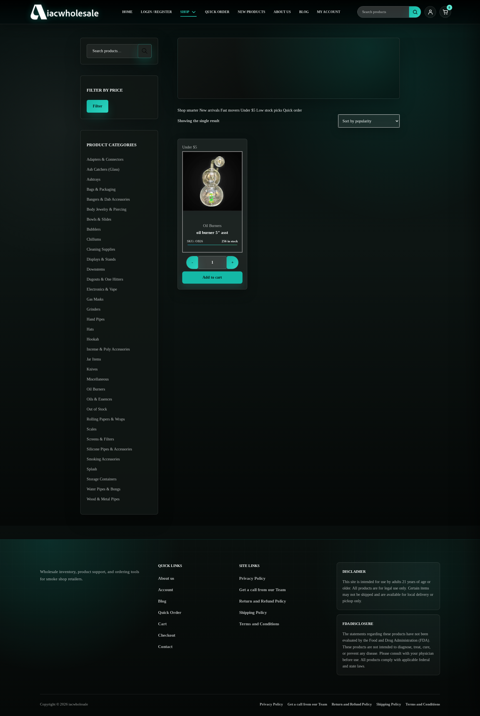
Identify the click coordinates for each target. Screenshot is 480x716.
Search (145, 51)
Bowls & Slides (99, 219)
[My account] (430, 12)
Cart (162, 624)
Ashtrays (93, 179)
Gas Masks (95, 299)
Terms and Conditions (259, 624)
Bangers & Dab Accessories (108, 199)
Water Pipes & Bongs (103, 489)
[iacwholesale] (67, 12)
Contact (165, 646)
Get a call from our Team (262, 590)
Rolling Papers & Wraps (106, 419)
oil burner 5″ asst (212, 232)
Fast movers (230, 110)
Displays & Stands (101, 259)
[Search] (415, 12)
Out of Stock (97, 409)
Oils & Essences (99, 399)
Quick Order (217, 12)
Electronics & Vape (102, 289)
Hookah (93, 339)
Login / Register (156, 12)
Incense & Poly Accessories (108, 349)
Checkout (166, 635)
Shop (184, 12)
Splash (92, 469)
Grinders (93, 309)
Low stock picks (269, 110)
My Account (328, 12)
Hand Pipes (95, 319)
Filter (97, 106)
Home (127, 12)
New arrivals (209, 110)
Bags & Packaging (101, 189)
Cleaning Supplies (101, 249)
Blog (304, 12)
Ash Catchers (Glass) (103, 169)
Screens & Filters (100, 439)
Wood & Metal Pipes (103, 499)
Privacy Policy (252, 578)
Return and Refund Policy (262, 601)
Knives (92, 369)
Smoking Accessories (103, 459)
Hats (90, 329)
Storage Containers (101, 479)
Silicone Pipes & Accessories (109, 449)
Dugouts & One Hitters (105, 279)
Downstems (96, 269)
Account (165, 590)
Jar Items (94, 359)
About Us (282, 12)
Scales (91, 429)
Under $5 (248, 110)
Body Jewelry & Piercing (106, 209)
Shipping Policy (253, 612)
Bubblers (94, 229)
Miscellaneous (98, 379)
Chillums (94, 239)
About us (166, 578)
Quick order (292, 110)
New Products (251, 12)
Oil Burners (212, 226)
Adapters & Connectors (105, 159)
